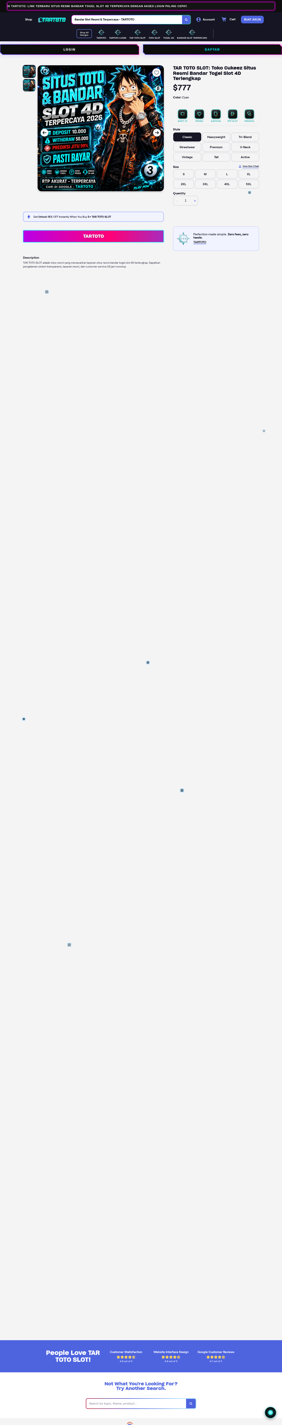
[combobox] (127, 19)
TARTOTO (93, 236)
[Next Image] (157, 132)
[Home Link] (52, 20)
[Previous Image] (44, 132)
